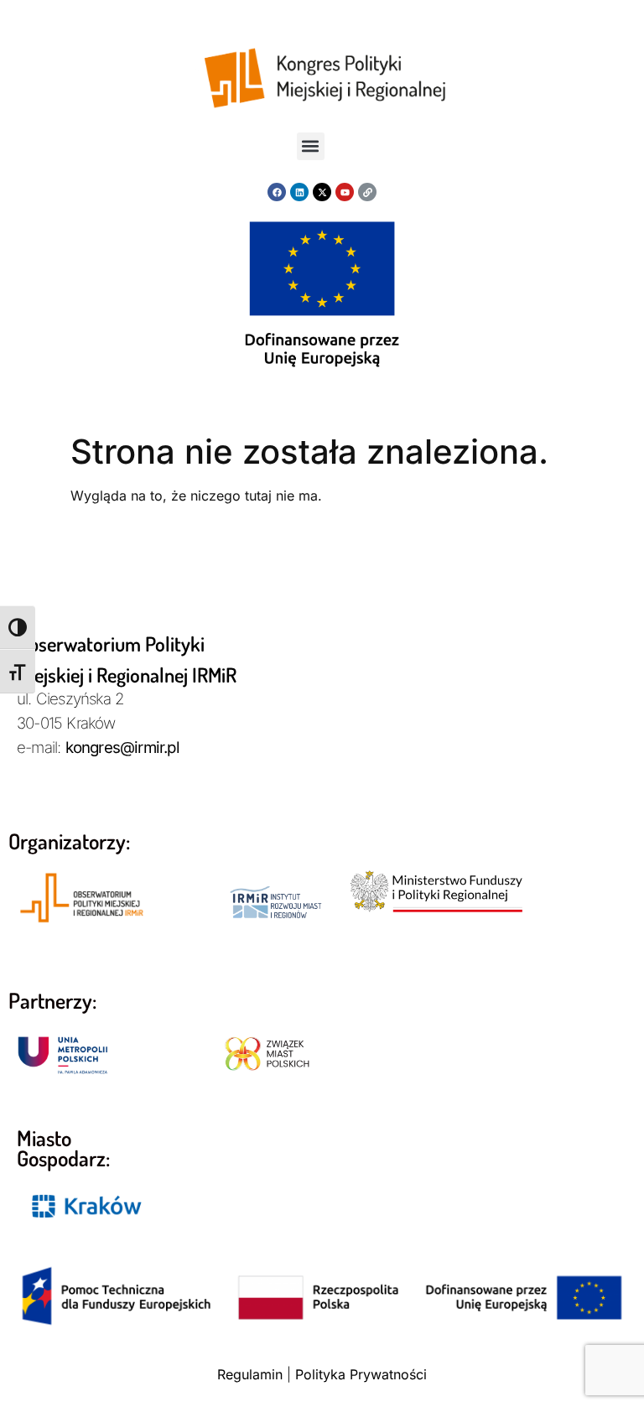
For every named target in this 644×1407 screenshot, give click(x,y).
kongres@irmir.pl (122, 747)
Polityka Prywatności (361, 1374)
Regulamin (250, 1374)
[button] (311, 146)
